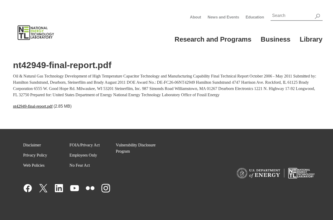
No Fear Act (79, 165)
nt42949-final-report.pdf (33, 106)
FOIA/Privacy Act (84, 145)
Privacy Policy (35, 155)
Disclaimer (32, 145)
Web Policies (33, 165)
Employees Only (83, 155)
